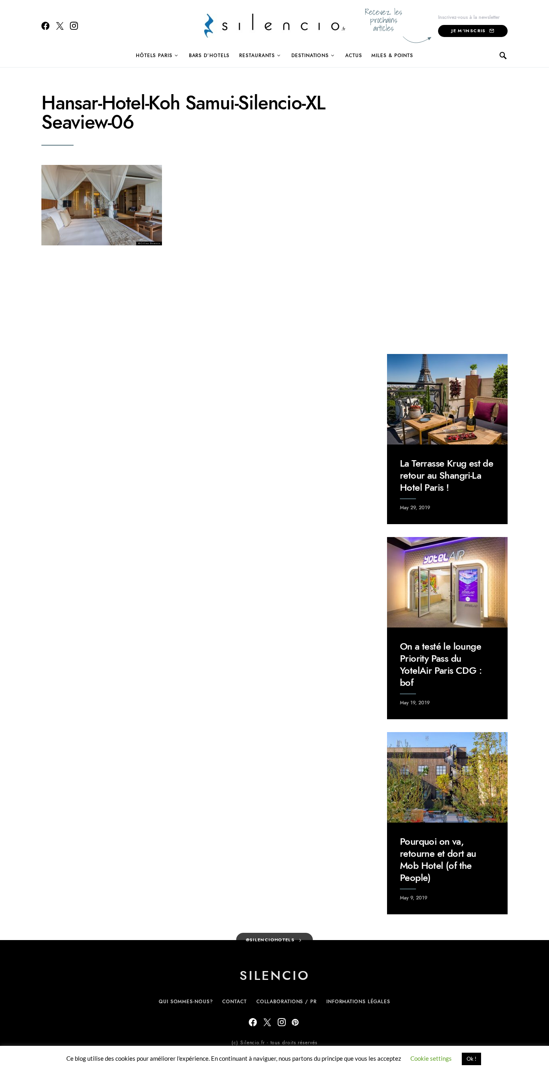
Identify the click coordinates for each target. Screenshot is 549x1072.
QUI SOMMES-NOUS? (186, 1001)
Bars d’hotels (209, 55)
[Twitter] (60, 26)
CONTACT (234, 1001)
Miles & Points (392, 55)
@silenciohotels (270, 940)
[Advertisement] (447, 214)
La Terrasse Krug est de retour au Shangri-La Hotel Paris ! (446, 475)
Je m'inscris (468, 31)
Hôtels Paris (154, 55)
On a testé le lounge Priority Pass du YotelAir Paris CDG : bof (440, 664)
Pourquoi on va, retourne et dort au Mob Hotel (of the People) (438, 859)
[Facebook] (45, 26)
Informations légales (358, 1001)
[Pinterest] (295, 1022)
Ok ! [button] (471, 1059)
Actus (353, 55)
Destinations (310, 55)
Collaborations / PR (286, 1001)
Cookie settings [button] (431, 1058)
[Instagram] (74, 26)
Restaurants (257, 55)
